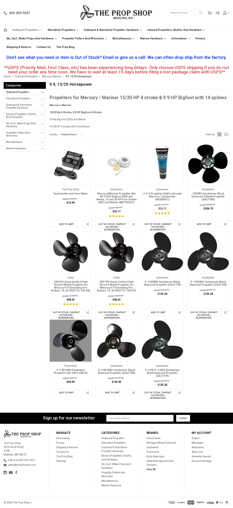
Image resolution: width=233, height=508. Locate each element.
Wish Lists (197, 451)
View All (151, 469)
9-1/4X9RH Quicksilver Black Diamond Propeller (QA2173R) (208, 283)
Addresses (198, 447)
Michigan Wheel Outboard (161, 442)
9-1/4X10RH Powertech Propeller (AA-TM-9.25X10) (70, 371)
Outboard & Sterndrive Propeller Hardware (111, 30)
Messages (198, 442)
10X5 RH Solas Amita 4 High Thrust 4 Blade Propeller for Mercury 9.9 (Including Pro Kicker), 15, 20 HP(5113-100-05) (70, 286)
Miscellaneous (122, 38)
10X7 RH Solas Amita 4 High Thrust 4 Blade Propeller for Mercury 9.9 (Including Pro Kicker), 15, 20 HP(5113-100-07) (116, 286)
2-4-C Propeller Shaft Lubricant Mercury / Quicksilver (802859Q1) (162, 196)
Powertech (153, 451)
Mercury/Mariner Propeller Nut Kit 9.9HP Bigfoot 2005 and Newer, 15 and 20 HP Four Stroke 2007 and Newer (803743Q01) (116, 198)
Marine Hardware (151, 38)
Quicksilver (153, 447)
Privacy (200, 38)
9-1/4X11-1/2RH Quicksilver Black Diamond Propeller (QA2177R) (162, 373)
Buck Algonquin (155, 456)
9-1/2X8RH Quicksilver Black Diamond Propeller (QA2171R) (162, 283)
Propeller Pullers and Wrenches (83, 38)
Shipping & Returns (18, 47)
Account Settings (202, 461)
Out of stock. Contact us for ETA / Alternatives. (112, 225)
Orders (196, 438)
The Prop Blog (65, 47)
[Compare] (217, 13)
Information (179, 38)
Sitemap (61, 461)
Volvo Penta (153, 438)
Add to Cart (66, 224)
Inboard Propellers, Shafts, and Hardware (174, 30)
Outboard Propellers (26, 30)
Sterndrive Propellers (62, 30)
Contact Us (44, 47)
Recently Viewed (201, 456)
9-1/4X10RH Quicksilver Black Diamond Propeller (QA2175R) (116, 371)
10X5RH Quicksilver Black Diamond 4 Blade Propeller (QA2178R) (208, 196)
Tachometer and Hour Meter (70, 193)
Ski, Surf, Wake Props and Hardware (30, 38)
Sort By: (54, 134)
